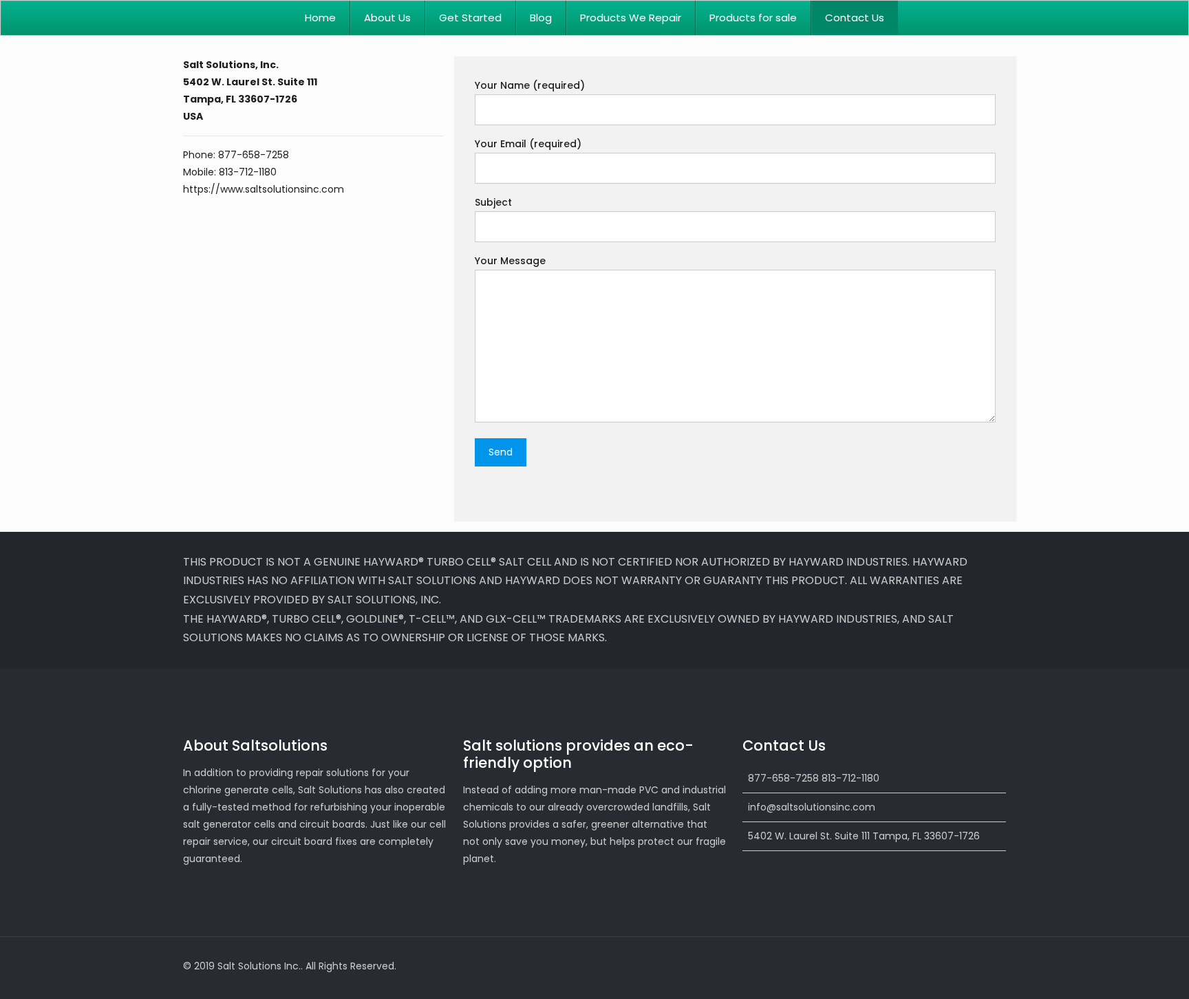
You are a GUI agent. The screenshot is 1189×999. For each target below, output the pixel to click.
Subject (493, 202)
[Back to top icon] (991, 966)
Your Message (510, 261)
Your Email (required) (528, 144)
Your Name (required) (530, 85)
